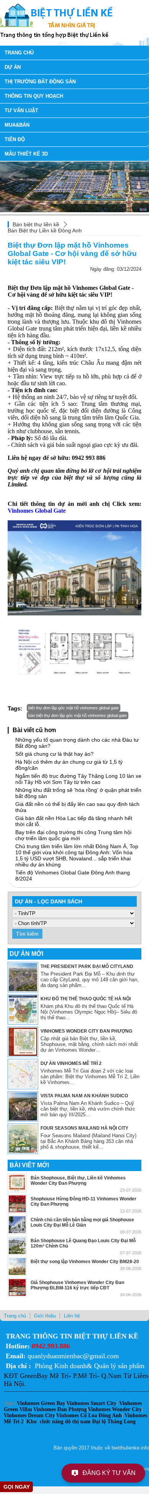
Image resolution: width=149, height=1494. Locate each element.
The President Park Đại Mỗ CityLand (86, 966)
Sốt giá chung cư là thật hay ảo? (54, 754)
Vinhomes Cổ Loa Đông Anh (89, 1415)
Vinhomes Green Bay (41, 1403)
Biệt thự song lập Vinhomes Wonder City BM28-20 (85, 1261)
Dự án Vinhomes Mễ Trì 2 (71, 1063)
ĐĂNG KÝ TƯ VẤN (109, 1473)
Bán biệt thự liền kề (36, 224)
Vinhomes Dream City (29, 1415)
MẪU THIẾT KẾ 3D (26, 154)
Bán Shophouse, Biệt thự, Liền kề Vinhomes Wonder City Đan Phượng (78, 1180)
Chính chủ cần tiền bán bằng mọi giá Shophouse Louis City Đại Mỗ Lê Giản (82, 1222)
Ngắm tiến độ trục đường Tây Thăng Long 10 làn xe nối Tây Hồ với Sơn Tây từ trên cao (78, 779)
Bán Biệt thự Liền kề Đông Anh (45, 230)
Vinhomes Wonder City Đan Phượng (86, 1031)
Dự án (13, 67)
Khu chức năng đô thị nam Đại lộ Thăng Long (81, 1421)
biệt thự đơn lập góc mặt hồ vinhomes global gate (73, 708)
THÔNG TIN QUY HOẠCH (34, 96)
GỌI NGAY (16, 1487)
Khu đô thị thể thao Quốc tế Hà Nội (85, 998)
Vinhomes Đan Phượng (60, 1409)
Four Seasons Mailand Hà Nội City (84, 1128)
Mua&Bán (17, 125)
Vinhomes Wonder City (115, 1409)
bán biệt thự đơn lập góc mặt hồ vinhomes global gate (77, 715)
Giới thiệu (45, 1316)
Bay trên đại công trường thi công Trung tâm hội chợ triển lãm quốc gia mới (73, 835)
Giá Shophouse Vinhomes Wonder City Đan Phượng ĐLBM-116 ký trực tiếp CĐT (77, 1285)
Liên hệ (72, 1316)
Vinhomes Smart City (91, 1403)
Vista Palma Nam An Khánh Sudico (84, 1095)
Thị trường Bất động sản (40, 81)
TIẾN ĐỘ (15, 139)
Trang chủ (19, 53)
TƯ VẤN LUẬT (21, 110)
